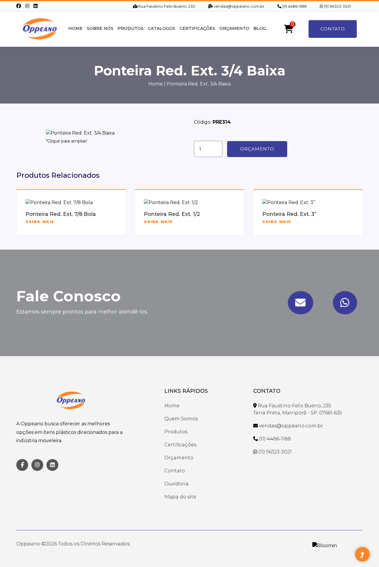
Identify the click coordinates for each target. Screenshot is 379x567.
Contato (332, 29)
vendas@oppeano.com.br (238, 6)
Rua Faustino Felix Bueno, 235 (166, 6)
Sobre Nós (100, 28)
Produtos (131, 28)
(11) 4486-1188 (294, 6)
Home (75, 28)
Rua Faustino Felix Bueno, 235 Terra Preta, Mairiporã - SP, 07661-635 (297, 409)
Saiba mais (39, 221)
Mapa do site (180, 497)
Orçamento (234, 28)
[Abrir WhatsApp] (364, 552)
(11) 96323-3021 (337, 6)
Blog (259, 28)
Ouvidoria (176, 484)
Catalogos (161, 28)
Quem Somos (181, 418)
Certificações (197, 28)
